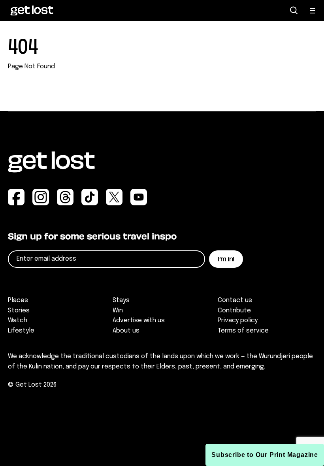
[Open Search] (294, 10)
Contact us (235, 300)
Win (118, 310)
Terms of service (243, 330)
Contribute (234, 310)
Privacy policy (238, 320)
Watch (17, 320)
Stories (19, 310)
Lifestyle (21, 330)
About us (126, 330)
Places (18, 300)
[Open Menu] (313, 10)
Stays (121, 300)
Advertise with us (139, 320)
